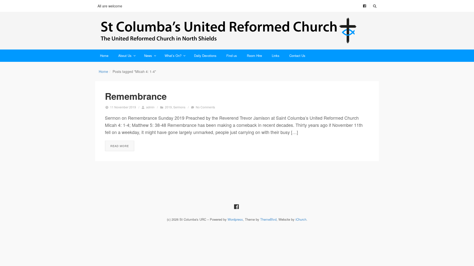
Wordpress (235, 219)
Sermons (179, 107)
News (148, 55)
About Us (125, 55)
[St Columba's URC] (237, 31)
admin (150, 107)
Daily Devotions (205, 55)
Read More (119, 146)
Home (104, 55)
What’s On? (173, 55)
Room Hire (254, 55)
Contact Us (297, 55)
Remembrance (136, 96)
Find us (231, 55)
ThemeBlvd (268, 219)
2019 (168, 107)
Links (275, 55)
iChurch (301, 219)
